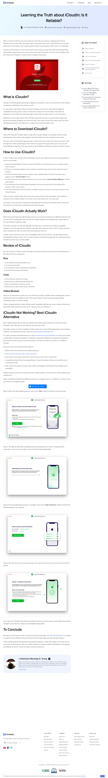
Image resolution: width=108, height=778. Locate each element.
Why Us (61, 739)
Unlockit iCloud (48, 742)
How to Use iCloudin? (90, 56)
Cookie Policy (63, 750)
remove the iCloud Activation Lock (47, 335)
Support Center (78, 742)
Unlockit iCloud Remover (45, 332)
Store (89, 3)
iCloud (86, 27)
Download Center (79, 736)
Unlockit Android (49, 747)
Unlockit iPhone (48, 745)
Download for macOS (38, 386)
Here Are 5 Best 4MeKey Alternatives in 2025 (90, 93)
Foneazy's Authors (94, 745)
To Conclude (88, 73)
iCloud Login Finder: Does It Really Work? (91, 102)
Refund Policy (63, 755)
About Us (62, 736)
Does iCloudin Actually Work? (92, 60)
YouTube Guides (94, 739)
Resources (98, 3)
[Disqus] (37, 698)
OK (103, 776)
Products (70, 3)
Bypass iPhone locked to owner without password (21, 354)
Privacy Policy (63, 747)
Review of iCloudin (90, 64)
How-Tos (91, 736)
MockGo (46, 736)
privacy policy (81, 776)
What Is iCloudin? (89, 48)
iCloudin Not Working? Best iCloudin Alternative (92, 68)
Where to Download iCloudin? (92, 52)
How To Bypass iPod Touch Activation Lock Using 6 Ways (91, 89)
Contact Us (77, 745)
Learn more (22, 669)
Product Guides (93, 742)
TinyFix (46, 750)
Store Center (78, 739)
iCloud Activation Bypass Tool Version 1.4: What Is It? (91, 107)
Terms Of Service (64, 753)
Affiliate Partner (63, 745)
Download (81, 3)
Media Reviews (63, 742)
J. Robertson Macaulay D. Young (34, 27)
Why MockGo (48, 739)
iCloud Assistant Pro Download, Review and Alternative (92, 98)
